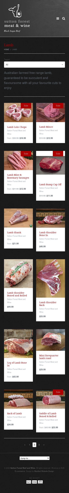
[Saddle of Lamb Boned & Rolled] (50, 398)
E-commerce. (20, 471)
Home (6, 49)
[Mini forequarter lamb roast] (50, 339)
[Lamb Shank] (18, 217)
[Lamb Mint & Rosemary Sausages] (18, 160)
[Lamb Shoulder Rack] (50, 278)
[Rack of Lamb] (18, 398)
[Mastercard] (40, 481)
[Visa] (34, 481)
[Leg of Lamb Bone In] (18, 343)
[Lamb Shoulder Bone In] (50, 217)
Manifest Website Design (44, 471)
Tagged (7, 60)
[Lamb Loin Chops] (18, 112)
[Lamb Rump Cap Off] (50, 165)
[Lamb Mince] (50, 112)
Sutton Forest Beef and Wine (22, 468)
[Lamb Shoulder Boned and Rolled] (18, 273)
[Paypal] (28, 481)
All (7, 64)
